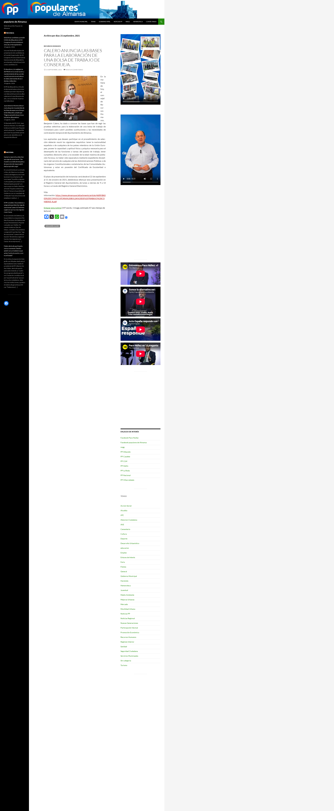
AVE (122, 524)
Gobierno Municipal (129, 576)
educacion (125, 548)
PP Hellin (124, 466)
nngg (128, 21)
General (124, 571)
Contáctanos (151, 21)
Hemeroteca (138, 21)
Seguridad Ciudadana (129, 651)
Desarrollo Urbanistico (130, 543)
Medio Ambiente (127, 595)
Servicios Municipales (129, 656)
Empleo (124, 553)
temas (93, 21)
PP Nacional (126, 475)
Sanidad (124, 646)
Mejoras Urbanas (127, 599)
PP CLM (124, 461)
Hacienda (124, 581)
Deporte (124, 538)
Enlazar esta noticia (52, 208)
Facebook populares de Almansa (134, 442)
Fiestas (123, 567)
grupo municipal (81, 21)
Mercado (124, 604)
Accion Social (126, 506)
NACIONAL (10, 152)
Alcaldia (124, 510)
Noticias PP (118, 21)
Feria (123, 562)
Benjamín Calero (52, 226)
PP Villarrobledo (127, 480)
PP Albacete (125, 452)
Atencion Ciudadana (129, 520)
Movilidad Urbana (128, 609)
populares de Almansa (15, 21)
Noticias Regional (128, 618)
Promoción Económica (130, 632)
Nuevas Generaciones (129, 623)
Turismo (124, 665)
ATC (122, 515)
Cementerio (125, 529)
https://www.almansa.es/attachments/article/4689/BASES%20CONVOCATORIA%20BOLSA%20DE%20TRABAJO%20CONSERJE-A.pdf (75, 198)
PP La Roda (125, 470)
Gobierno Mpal (104, 21)
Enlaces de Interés (128, 557)
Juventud (124, 590)
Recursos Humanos (52, 46)
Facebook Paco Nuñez (129, 438)
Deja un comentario (74, 70)
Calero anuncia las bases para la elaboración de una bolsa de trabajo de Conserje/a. (73, 57)
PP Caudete (125, 456)
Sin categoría (126, 660)
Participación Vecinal (129, 628)
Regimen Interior (127, 642)
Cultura (124, 534)
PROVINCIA (10, 33)
